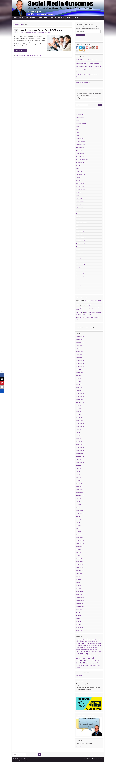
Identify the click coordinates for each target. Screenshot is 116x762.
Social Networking (80, 240)
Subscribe (80, 35)
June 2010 (78, 549)
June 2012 (78, 504)
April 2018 (78, 369)
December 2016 (80, 393)
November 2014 (80, 450)
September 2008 (80, 606)
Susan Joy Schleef (80, 308)
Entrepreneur (79, 150)
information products (82, 651)
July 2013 (78, 471)
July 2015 (78, 432)
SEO (77, 228)
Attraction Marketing (31, 32)
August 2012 (79, 498)
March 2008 (79, 624)
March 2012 (79, 507)
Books (46, 17)
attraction (79, 641)
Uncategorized (79, 267)
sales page (89, 660)
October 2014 (79, 453)
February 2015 (79, 444)
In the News (79, 171)
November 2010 (80, 543)
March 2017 (79, 384)
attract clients (87, 639)
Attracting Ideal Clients (97, 639)
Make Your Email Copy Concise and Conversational (88, 66)
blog (93, 641)
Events (40, 17)
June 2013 (78, 474)
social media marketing (88, 663)
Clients (77, 135)
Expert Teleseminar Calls (82, 159)
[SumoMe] (2, 391)
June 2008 (78, 615)
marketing (84, 653)
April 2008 (78, 621)
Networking (79, 198)
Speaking (53, 17)
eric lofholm (86, 647)
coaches (89, 643)
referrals (88, 658)
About (21, 17)
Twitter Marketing (80, 264)
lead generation (98, 651)
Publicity (78, 210)
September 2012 (80, 495)
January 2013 (79, 486)
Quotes (78, 213)
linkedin (77, 653)
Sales (77, 225)
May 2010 (78, 552)
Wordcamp (78, 285)
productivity (98, 655)
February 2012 (79, 510)
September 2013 (80, 465)
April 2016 (78, 414)
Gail (77, 317)
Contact (75, 17)
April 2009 (78, 585)
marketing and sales (37, 55)
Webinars (78, 279)
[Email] (2, 387)
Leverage (29, 55)
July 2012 (78, 501)
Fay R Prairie (79, 312)
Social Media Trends (81, 237)
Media (68, 17)
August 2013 (79, 468)
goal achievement (84, 649)
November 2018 (80, 366)
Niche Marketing (80, 201)
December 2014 (80, 447)
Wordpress (78, 288)
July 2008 (78, 612)
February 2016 (79, 420)
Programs (61, 17)
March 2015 (79, 441)
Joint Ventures (79, 180)
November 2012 (80, 489)
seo (93, 660)
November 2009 (80, 567)
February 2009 (79, 591)
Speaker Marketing (80, 243)
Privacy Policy (87, 758)
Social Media (79, 234)
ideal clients (95, 649)
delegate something (21, 55)
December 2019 (80, 360)
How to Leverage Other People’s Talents (41, 30)
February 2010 (79, 561)
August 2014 (79, 459)
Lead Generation (80, 186)
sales (85, 660)
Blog (26, 17)
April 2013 (78, 480)
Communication (79, 138)
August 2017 (79, 378)
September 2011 (80, 516)
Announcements (80, 114)
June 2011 (78, 525)
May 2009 (78, 582)
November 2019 (80, 363)
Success (78, 249)
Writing (77, 291)
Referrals (78, 219)
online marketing (85, 656)
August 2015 (79, 429)
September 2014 (80, 456)
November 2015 (80, 426)
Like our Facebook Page (83, 82)
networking (91, 653)
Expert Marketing (80, 156)
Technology (79, 258)
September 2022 (80, 342)
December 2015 (80, 423)
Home (15, 17)
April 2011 (78, 531)
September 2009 (80, 570)
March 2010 (79, 558)
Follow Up (78, 165)
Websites (78, 282)
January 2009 (79, 594)
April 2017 (78, 381)
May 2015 (78, 438)
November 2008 (80, 600)
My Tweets (79, 675)
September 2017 (80, 375)
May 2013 (78, 477)
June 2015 (78, 435)
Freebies (32, 17)
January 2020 (79, 357)
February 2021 (79, 351)
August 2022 (79, 345)
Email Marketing (80, 147)
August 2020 (79, 354)
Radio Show (79, 216)
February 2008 (79, 627)
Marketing (78, 192)
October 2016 (79, 399)
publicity (78, 658)
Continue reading (20, 50)
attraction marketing (87, 641)
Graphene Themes (24, 760)
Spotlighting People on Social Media (92, 305)
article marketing (80, 639)
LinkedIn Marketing (80, 189)
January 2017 (79, 390)
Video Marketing (80, 273)
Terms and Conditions (97, 758)
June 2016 (78, 408)
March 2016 (79, 417)
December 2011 (80, 513)
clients (85, 643)
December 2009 (80, 564)
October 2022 (79, 339)
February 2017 (79, 387)
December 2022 (80, 336)
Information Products (81, 174)
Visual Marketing (80, 276)
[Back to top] (112, 758)
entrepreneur (80, 647)
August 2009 (79, 573)
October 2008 (79, 603)
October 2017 (79, 372)
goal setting (90, 649)
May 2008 (78, 618)
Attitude (78, 120)
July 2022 (78, 348)
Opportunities (79, 207)
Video (77, 270)
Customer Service (80, 144)
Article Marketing (80, 117)
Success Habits (79, 252)
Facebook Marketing (81, 162)
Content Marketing (80, 141)
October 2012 (79, 492)
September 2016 (80, 402)
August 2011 (79, 519)
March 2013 (79, 483)
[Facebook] (2, 375)
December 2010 (80, 540)
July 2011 (78, 522)
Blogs (77, 129)
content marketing (96, 643)
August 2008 (79, 609)
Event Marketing (80, 153)
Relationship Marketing (81, 222)
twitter (98, 665)
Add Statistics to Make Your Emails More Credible (88, 63)
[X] (2, 379)
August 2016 (79, 405)
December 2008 (80, 597)
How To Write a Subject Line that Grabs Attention (88, 59)
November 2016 (80, 396)
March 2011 (79, 534)
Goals (77, 168)
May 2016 (78, 411)
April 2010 (78, 555)
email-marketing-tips (87, 645)
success (86, 665)
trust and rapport (92, 665)
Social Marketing (80, 231)
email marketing (96, 645)
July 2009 (78, 576)
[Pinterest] (2, 383)
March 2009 (79, 588)
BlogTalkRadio (79, 643)
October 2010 (79, 546)
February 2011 (79, 537)
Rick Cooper (23, 32)
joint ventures (91, 651)
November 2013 (80, 462)
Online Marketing (40, 32)
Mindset (78, 195)
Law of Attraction (80, 183)
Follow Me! (78, 746)
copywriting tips (79, 645)
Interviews (78, 177)
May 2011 (78, 528)
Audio (77, 126)
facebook (91, 647)
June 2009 (78, 579)
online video (93, 655)
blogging (96, 641)
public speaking (83, 658)
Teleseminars (79, 261)
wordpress (78, 667)
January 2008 (79, 630)
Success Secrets (47, 32)
